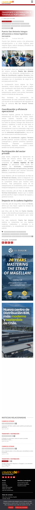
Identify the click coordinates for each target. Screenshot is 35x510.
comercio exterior (15, 23)
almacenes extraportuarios (17, 21)
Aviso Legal (4, 485)
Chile (3, 423)
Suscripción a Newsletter (23, 484)
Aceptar (11, 507)
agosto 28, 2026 (5, 428)
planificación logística (15, 26)
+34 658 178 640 (6, 498)
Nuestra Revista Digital (23, 482)
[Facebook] (9, 243)
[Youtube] (14, 477)
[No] (33, 504)
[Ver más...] (14, 423)
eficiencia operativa (25, 23)
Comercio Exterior (8, 421)
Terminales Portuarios (13, 14)
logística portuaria (6, 26)
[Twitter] (6, 243)
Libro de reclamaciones (7, 490)
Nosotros (4, 484)
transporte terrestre (6, 28)
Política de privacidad (7, 487)
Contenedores (5, 461)
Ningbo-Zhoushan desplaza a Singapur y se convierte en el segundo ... (17, 464)
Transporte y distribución (15, 12)
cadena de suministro (6, 23)
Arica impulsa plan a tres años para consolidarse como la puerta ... (17, 451)
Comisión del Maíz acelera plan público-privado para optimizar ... (17, 426)
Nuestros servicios (22, 485)
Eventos (4, 482)
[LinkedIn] (3, 243)
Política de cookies (6, 488)
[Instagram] (12, 243)
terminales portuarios (25, 26)
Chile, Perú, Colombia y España (9, 497)
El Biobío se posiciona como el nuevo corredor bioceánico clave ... (16, 439)
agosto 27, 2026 (5, 454)
